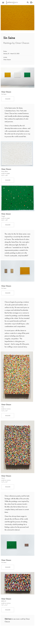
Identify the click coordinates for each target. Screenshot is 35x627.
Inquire (7, 99)
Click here (8, 619)
